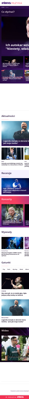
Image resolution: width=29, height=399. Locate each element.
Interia (2, 7)
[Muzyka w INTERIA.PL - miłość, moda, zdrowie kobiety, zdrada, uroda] (17, 3)
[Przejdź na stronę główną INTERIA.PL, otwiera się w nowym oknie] (6, 3)
